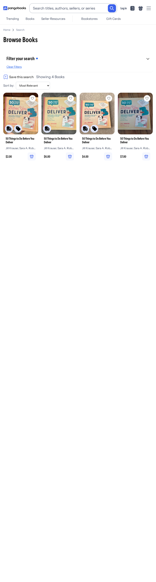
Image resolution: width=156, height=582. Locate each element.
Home (6, 29)
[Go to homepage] (14, 8)
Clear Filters (14, 67)
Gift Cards (113, 19)
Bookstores (89, 19)
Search (20, 29)
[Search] (112, 8)
